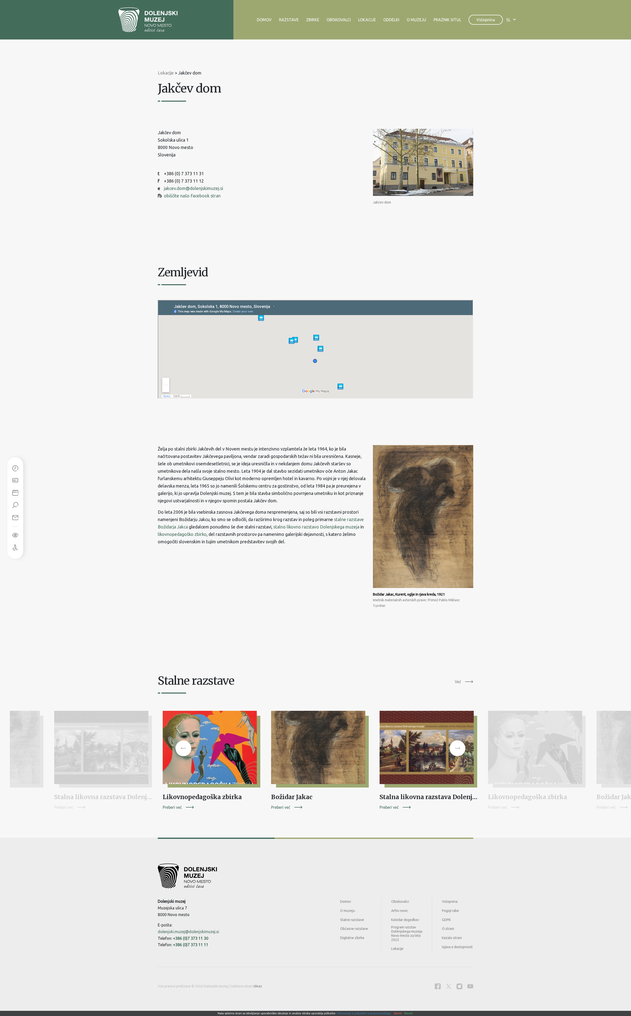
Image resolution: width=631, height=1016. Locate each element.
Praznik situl (447, 20)
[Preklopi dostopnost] (15, 535)
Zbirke (312, 20)
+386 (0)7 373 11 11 (190, 944)
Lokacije (367, 20)
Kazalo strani (452, 938)
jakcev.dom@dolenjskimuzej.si (193, 188)
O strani (448, 929)
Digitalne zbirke (352, 938)
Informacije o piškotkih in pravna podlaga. (364, 1013)
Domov (264, 20)
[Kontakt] (15, 517)
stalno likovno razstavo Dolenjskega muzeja (316, 526)
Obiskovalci (339, 20)
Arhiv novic (399, 911)
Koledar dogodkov (405, 920)
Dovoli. (408, 1013)
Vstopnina (485, 20)
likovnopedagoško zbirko (182, 534)
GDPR (446, 920)
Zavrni (398, 1013)
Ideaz (258, 986)
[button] (183, 748)
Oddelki (391, 20)
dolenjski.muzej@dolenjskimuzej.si (188, 931)
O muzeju (416, 20)
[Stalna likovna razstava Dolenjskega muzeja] (103, 750)
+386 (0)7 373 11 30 (190, 938)
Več (458, 681)
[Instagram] (459, 986)
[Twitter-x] (449, 986)
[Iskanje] (15, 505)
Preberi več (63, 807)
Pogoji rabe (450, 911)
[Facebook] (438, 986)
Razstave (289, 20)
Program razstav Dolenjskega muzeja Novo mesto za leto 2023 (406, 933)
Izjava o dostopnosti (457, 947)
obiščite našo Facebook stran (192, 195)
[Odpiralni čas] (15, 468)
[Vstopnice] (15, 480)
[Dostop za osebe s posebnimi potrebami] (15, 547)
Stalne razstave (352, 920)
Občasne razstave (354, 929)
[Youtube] (470, 986)
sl (508, 20)
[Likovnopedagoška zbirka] (212, 750)
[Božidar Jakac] (320, 750)
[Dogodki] (15, 493)
